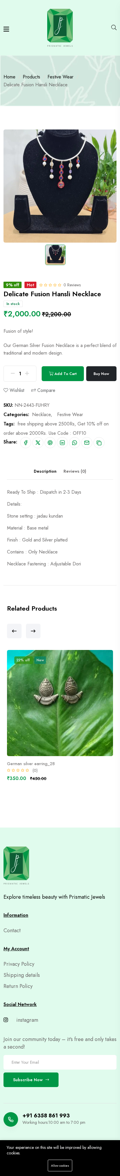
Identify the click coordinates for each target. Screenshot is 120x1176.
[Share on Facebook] (26, 443)
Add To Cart (65, 373)
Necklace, (42, 414)
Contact (12, 930)
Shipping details (21, 975)
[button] (14, 631)
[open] (6, 29)
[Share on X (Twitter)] (38, 443)
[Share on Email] (87, 443)
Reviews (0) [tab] (74, 471)
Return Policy (18, 986)
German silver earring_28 (31, 763)
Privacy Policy (18, 964)
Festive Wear (60, 76)
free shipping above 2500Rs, (46, 423)
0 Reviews (72, 285)
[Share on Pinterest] (50, 443)
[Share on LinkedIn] (62, 443)
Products (31, 76)
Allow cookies (60, 1165)
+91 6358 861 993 (46, 1115)
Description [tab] (45, 471)
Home (9, 76)
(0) (35, 770)
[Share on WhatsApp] (74, 443)
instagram (26, 1020)
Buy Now (101, 373)
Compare (45, 390)
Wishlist (16, 390)
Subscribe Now (28, 1080)
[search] (114, 27)
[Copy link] (99, 442)
